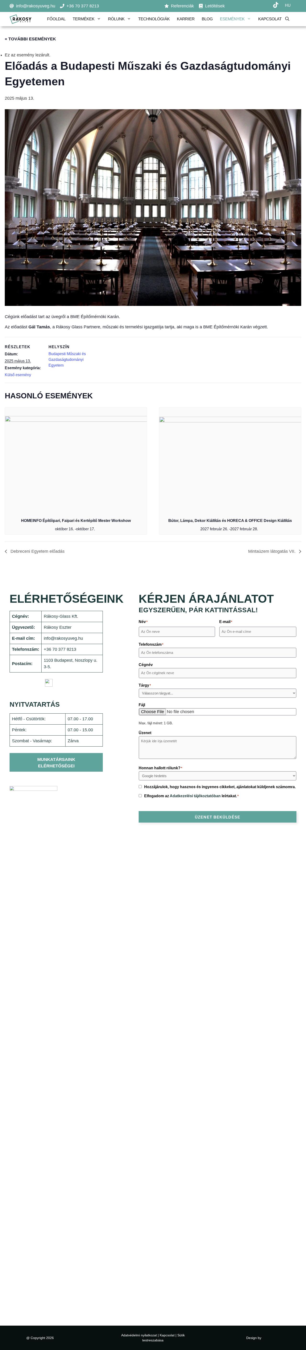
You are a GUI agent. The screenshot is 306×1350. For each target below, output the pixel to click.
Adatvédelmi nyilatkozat (139, 1335)
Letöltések (215, 6)
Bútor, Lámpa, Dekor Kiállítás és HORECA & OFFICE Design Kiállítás (230, 521)
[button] (290, 19)
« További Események (30, 39)
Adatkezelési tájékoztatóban (195, 796)
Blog (207, 19)
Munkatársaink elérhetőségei (56, 762)
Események (232, 19)
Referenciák (182, 6)
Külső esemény (18, 375)
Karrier (186, 19)
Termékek (83, 19)
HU (288, 5)
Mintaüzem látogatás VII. (272, 551)
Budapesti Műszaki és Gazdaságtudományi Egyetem (67, 359)
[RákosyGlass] (20, 19)
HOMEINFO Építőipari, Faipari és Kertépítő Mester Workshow (76, 521)
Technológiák (154, 19)
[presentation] (76, 460)
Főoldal (56, 19)
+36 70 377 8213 (82, 6)
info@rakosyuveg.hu (35, 6)
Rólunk (116, 19)
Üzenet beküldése (217, 817)
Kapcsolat (270, 19)
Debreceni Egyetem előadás (37, 551)
